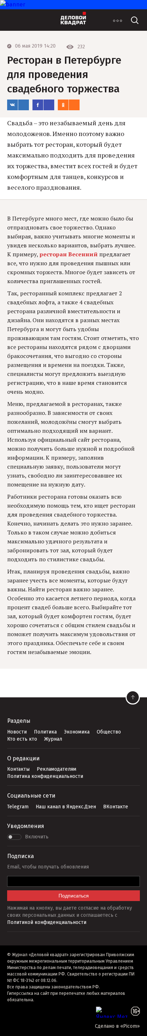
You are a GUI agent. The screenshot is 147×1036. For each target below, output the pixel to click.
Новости (17, 732)
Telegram (18, 807)
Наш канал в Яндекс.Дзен (66, 807)
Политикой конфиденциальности (46, 922)
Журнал (53, 739)
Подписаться (74, 896)
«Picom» (130, 1026)
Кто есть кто (22, 739)
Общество (109, 732)
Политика (45, 732)
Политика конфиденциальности (45, 776)
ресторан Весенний (69, 254)
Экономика (77, 732)
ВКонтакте (115, 807)
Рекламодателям (56, 769)
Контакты (18, 769)
